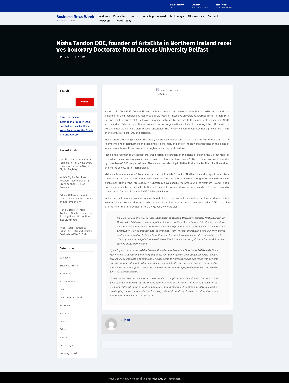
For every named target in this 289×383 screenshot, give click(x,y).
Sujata (125, 320)
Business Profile (69, 265)
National (64, 313)
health (134, 16)
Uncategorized (68, 353)
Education (119, 16)
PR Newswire (196, 16)
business (104, 16)
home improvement (154, 16)
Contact (213, 16)
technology (177, 16)
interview (65, 305)
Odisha (64, 329)
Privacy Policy (122, 20)
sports (63, 337)
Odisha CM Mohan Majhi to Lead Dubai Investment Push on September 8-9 (76, 198)
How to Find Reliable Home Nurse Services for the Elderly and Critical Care (76, 130)
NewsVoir (104, 20)
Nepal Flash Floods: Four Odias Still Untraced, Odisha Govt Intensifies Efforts (76, 231)
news (63, 321)
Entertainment (68, 281)
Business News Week (75, 16)
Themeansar (173, 378)
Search (64, 90)
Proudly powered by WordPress (124, 378)
